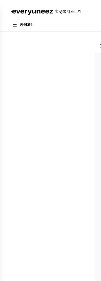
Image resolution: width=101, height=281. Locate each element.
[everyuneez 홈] (46, 12)
